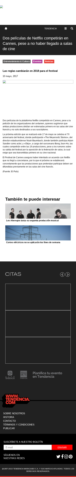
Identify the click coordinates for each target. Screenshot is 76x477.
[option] (38, 324)
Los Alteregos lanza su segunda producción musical (32, 220)
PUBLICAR (9, 428)
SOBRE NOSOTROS (14, 413)
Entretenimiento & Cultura (17, 61)
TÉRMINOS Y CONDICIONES (18, 424)
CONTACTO (9, 421)
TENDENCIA (50, 28)
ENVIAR (62, 447)
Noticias (49, 61)
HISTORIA (8, 417)
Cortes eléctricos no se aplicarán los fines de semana (33, 242)
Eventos (37, 61)
